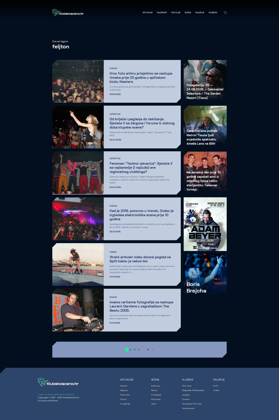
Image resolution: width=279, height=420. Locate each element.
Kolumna (156, 399)
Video (113, 252)
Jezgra (186, 394)
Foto (215, 385)
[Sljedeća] (152, 349)
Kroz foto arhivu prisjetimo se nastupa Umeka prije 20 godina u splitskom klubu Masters (141, 77)
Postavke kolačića (65, 394)
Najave (124, 390)
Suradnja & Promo (192, 403)
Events (186, 399)
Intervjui (156, 385)
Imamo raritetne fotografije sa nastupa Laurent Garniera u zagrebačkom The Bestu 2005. (141, 306)
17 (148, 349)
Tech (154, 403)
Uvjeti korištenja (46, 394)
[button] (225, 12)
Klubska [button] (213, 12)
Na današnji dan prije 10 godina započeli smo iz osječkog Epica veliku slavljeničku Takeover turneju (203, 180)
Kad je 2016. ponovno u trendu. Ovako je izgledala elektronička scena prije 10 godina (142, 214)
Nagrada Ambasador (193, 390)
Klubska (187, 379)
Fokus (113, 68)
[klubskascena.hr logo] (58, 382)
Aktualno (126, 379)
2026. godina (193, 80)
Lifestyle (115, 114)
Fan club (175, 12)
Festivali (125, 394)
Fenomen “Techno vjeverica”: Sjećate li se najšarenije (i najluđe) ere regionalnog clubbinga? (141, 167)
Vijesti (190, 125)
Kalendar (162, 12)
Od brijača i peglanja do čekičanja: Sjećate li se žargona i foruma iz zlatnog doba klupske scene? (142, 123)
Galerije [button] (199, 12)
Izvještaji (125, 403)
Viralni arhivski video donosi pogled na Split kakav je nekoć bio (140, 259)
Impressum (188, 408)
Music (154, 390)
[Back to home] (68, 12)
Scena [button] (188, 12)
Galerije (219, 379)
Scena (155, 379)
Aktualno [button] (148, 12)
